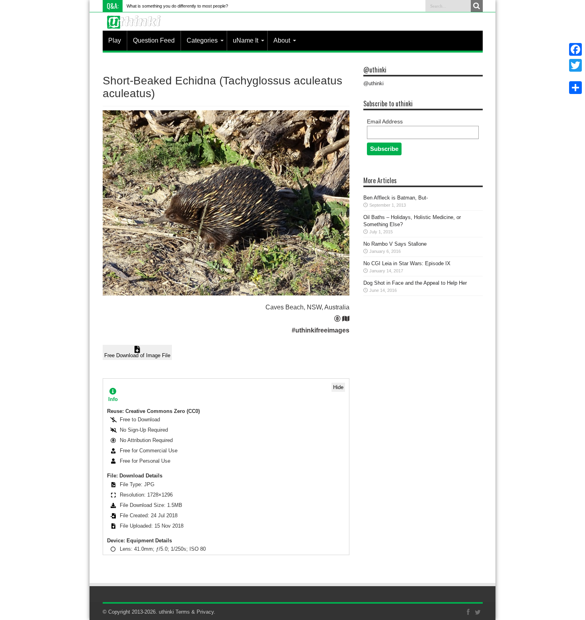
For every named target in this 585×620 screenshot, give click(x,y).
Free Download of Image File (137, 355)
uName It (245, 40)
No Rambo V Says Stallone (395, 244)
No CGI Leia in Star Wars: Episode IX (406, 263)
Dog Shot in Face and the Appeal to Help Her (415, 283)
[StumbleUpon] (575, 78)
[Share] (575, 88)
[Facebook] (575, 49)
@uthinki (374, 69)
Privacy (205, 612)
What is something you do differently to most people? (177, 6)
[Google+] (575, 74)
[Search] (477, 6)
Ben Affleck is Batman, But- (395, 198)
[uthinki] (135, 28)
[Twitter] (575, 65)
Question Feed (154, 40)
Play (114, 40)
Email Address (385, 121)
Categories (202, 40)
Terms (183, 612)
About (281, 40)
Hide (338, 387)
